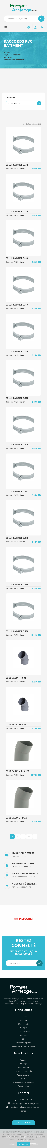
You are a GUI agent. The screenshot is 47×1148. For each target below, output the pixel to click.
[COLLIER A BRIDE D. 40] (23, 191)
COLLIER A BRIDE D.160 (17, 584)
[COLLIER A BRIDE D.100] (23, 378)
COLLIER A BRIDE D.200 (17, 631)
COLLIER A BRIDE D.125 (17, 491)
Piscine (23, 1078)
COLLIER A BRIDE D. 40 (17, 211)
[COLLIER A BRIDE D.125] (23, 471)
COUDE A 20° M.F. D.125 (17, 771)
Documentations (23, 1031)
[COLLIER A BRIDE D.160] (23, 564)
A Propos (23, 1028)
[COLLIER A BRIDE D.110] (23, 424)
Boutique (23, 1020)
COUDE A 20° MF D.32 (16, 817)
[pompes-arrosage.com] (23, 8)
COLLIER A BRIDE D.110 (17, 444)
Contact (23, 1035)
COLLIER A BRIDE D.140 (17, 538)
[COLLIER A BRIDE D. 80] (23, 331)
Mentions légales (23, 1042)
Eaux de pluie (23, 1086)
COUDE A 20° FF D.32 (16, 678)
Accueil (7, 52)
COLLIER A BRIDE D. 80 (17, 351)
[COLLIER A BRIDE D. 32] (23, 144)
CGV (23, 1039)
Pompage (23, 1060)
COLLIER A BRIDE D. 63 (17, 304)
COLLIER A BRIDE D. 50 (17, 258)
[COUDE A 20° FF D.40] (23, 704)
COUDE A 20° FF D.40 (16, 724)
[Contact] (28, 27)
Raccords (8, 57)
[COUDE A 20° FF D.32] (23, 657)
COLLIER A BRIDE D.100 (17, 398)
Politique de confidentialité (23, 1046)
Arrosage (23, 1064)
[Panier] (42, 27)
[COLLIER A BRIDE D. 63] (23, 284)
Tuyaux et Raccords (12, 55)
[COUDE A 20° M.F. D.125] (23, 751)
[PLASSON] (24, 919)
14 (29, 836)
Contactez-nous (23, 1123)
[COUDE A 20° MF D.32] (23, 797)
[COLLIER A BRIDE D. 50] (23, 238)
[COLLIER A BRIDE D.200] (23, 611)
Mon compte (23, 1024)
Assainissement (23, 1075)
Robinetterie (23, 1067)
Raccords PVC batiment (14, 60)
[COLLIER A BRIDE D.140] (23, 517)
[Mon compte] (35, 27)
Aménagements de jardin (23, 1082)
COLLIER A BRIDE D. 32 (17, 164)
